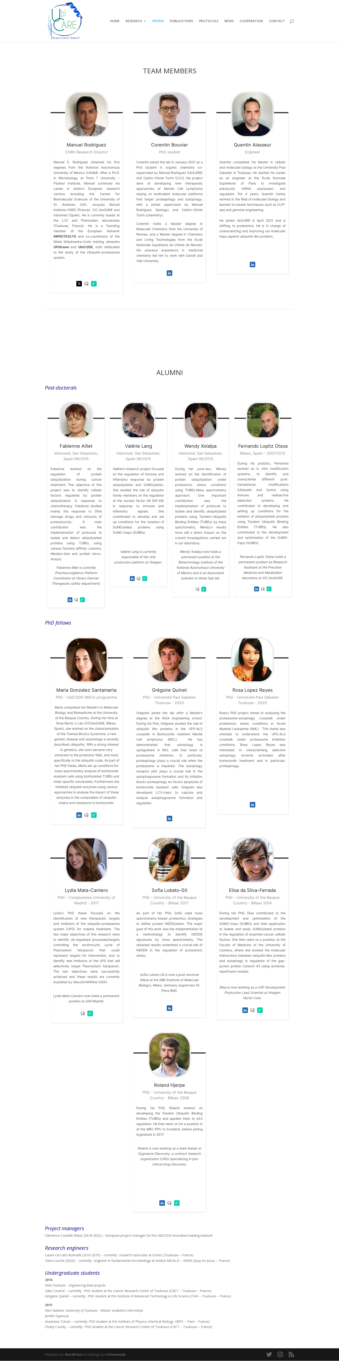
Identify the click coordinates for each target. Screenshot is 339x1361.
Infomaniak (116, 1354)
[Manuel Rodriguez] (86, 114)
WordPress (74, 1354)
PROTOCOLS (208, 21)
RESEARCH (134, 21)
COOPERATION (251, 21)
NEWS (229, 21)
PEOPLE (158, 21)
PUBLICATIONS (181, 21)
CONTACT (277, 21)
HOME (115, 21)
